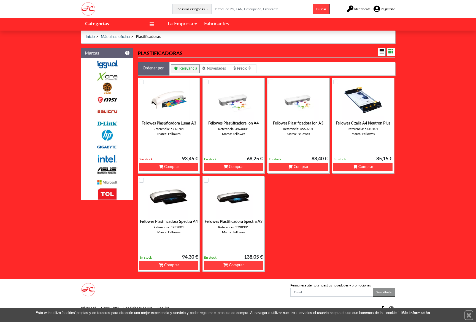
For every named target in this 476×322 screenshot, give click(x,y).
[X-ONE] (107, 76)
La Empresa (180, 23)
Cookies (163, 308)
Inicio (90, 37)
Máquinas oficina (115, 37)
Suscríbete (383, 292)
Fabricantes (216, 23)
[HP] (107, 135)
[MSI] (107, 100)
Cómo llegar (109, 308)
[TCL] (107, 194)
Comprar (171, 167)
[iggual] (107, 64)
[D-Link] (107, 123)
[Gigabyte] (107, 147)
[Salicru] (107, 112)
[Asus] (107, 171)
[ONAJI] (107, 88)
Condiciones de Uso (138, 308)
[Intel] (107, 159)
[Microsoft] (107, 182)
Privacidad (88, 308)
